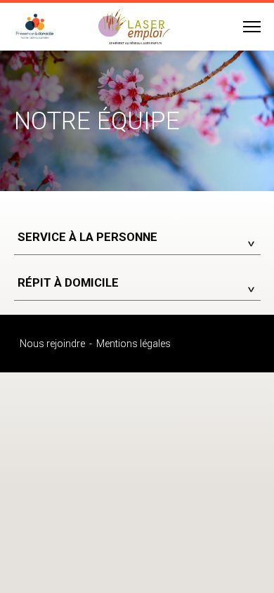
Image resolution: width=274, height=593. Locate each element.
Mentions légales (133, 343)
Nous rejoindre (52, 343)
